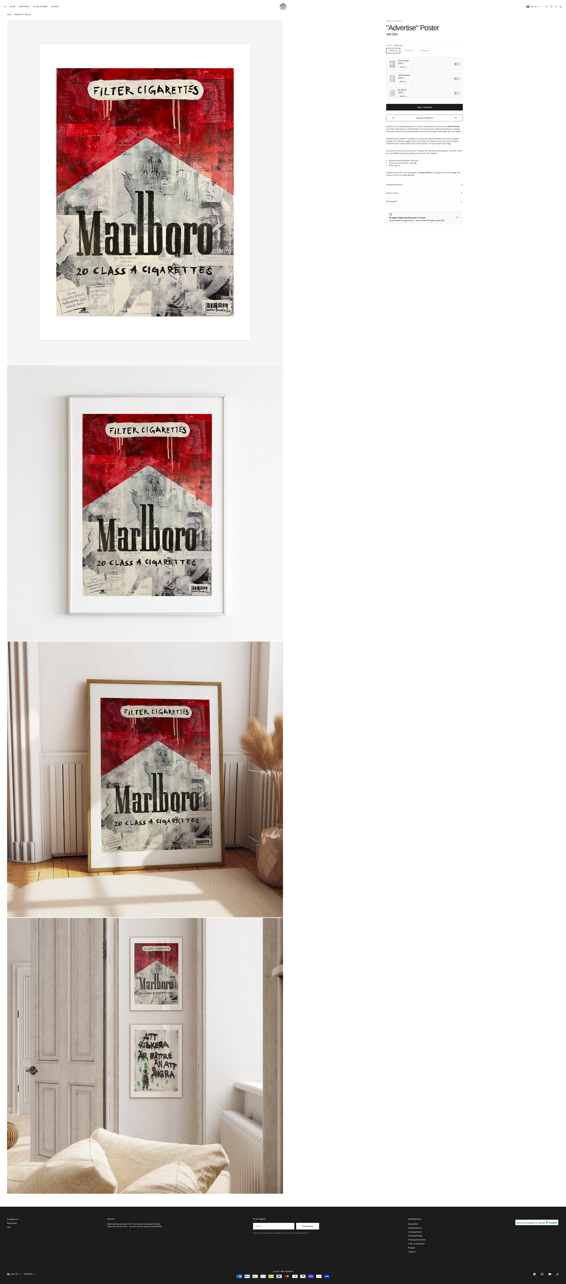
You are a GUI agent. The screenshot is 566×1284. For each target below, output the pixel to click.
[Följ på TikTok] (557, 1274)
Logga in (412, 1252)
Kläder (55, 7)
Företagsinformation (417, 1240)
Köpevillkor (413, 1224)
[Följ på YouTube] (549, 1274)
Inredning (24, 7)
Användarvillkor (415, 1232)
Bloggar (411, 1248)
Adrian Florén (394, 21)
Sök (8, 1227)
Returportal (12, 1223)
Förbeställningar (415, 1236)
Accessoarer (40, 7)
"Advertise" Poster (22, 14)
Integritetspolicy (415, 1228)
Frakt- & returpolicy (416, 1244)
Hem (9, 14)
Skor (12, 7)
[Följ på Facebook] (534, 1274)
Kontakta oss (12, 1219)
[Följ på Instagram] (542, 1274)
